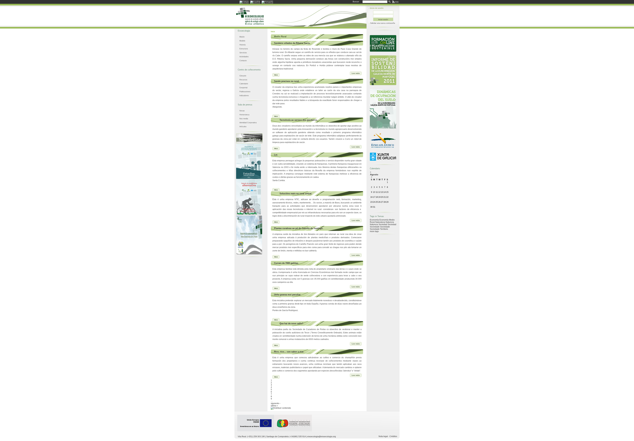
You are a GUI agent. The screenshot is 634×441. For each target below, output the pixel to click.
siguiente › (275, 403)
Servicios (243, 53)
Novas (242, 111)
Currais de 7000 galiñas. (286, 263)
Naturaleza (380, 222)
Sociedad (383, 224)
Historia (242, 45)
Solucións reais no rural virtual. (296, 193)
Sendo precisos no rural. (286, 81)
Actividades (244, 57)
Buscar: (356, 1)
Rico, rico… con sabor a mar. (289, 351)
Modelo (242, 41)
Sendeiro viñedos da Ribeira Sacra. (292, 43)
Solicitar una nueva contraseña (382, 23)
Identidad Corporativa (248, 123)
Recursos (243, 80)
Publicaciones (244, 92)
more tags (374, 231)
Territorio (384, 229)
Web (276, 75)
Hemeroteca (244, 115)
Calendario (243, 84)
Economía (374, 220)
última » (274, 406)
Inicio (273, 31)
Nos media (243, 119)
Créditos (393, 436)
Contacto (243, 61)
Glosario (242, 76)
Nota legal (383, 436)
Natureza (390, 222)
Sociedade (375, 227)
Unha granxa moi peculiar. (287, 294)
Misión (242, 37)
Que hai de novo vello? (291, 323)
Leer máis (356, 73)
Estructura (243, 49)
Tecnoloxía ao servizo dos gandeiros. (299, 120)
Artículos (243, 126)
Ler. (276, 155)
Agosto (374, 174)
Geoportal (243, 88)
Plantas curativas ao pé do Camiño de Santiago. (298, 228)
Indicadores (244, 95)
